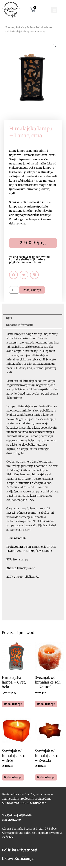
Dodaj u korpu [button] (13, 704)
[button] (54, 10)
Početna (10, 27)
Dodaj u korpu (32, 290)
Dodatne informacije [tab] (19, 325)
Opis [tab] (9, 318)
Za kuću (20, 27)
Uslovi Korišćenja (18, 858)
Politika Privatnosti (19, 850)
